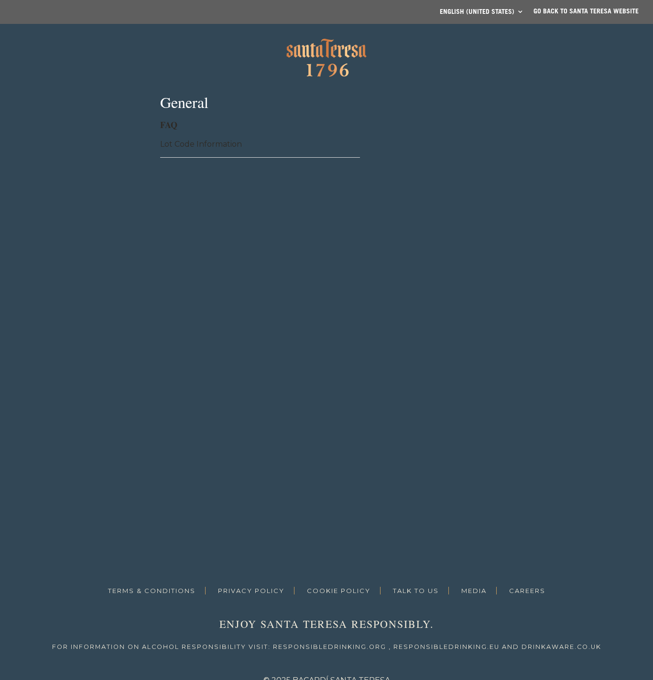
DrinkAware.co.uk (561, 646)
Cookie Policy (338, 590)
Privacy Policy (251, 590)
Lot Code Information (201, 144)
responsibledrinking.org (329, 646)
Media (474, 590)
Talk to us (416, 590)
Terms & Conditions (152, 590)
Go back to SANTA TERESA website (586, 11)
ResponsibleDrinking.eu (446, 646)
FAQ (168, 125)
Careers (527, 590)
